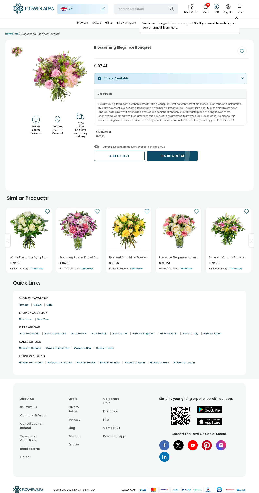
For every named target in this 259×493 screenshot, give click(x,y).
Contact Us (111, 428)
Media (72, 399)
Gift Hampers (126, 23)
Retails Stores (30, 449)
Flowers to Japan (184, 362)
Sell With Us (28, 407)
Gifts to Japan (212, 333)
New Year (43, 319)
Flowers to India (110, 362)
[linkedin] (164, 457)
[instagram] (221, 445)
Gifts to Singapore (143, 333)
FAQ (106, 420)
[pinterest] (207, 445)
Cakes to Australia (57, 348)
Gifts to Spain (168, 333)
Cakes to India (105, 348)
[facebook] (164, 445)
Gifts (108, 23)
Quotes (73, 444)
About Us (27, 399)
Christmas (25, 319)
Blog (71, 428)
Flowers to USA (86, 362)
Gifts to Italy (190, 333)
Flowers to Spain (135, 362)
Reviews (74, 420)
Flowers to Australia (60, 362)
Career (25, 457)
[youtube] (193, 445)
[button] (17, 51)
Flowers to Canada (30, 362)
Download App (114, 436)
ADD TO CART (119, 156)
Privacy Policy (73, 409)
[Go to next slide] (251, 240)
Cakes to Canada (30, 348)
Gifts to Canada (29, 333)
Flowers (82, 23)
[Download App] (209, 412)
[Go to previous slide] (7, 240)
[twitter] (178, 445)
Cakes (96, 23)
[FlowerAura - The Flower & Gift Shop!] (33, 13)
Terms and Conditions (28, 438)
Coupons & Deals (33, 415)
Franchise (110, 411)
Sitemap (74, 436)
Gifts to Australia (55, 333)
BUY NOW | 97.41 (172, 156)
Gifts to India (99, 333)
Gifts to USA (78, 333)
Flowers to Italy (159, 362)
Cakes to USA (82, 348)
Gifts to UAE (120, 333)
